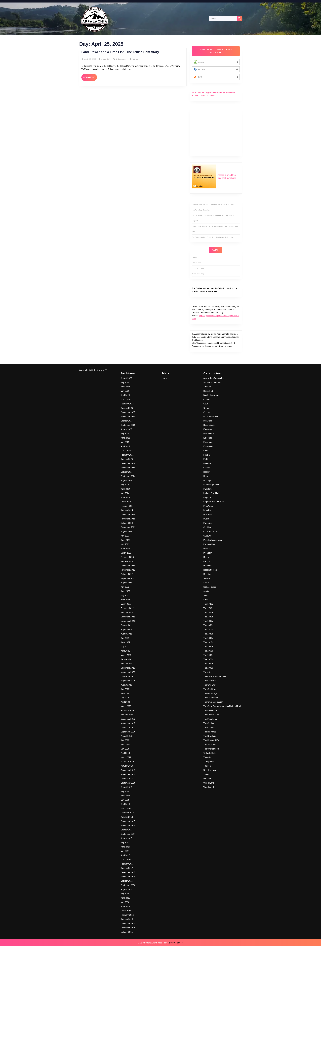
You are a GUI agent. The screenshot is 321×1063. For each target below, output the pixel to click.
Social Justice (209, 587)
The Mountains (210, 719)
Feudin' (206, 455)
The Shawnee (209, 744)
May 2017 (125, 851)
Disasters (207, 421)
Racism (206, 561)
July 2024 (125, 485)
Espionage (208, 442)
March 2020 (126, 706)
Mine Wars (208, 506)
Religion (207, 574)
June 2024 (125, 489)
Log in (194, 257)
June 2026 (125, 387)
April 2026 (125, 395)
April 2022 (125, 600)
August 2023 (126, 531)
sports (206, 591)
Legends (207, 497)
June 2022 (125, 591)
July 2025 (125, 434)
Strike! (206, 600)
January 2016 (127, 919)
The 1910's (208, 642)
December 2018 (128, 770)
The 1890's (208, 638)
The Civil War (209, 685)
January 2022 (127, 612)
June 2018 (125, 796)
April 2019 (125, 753)
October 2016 (127, 881)
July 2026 (125, 382)
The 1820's (208, 612)
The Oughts (208, 723)
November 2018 (128, 774)
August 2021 (126, 634)
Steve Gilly (105, 59)
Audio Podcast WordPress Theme (153, 943)
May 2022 (125, 595)
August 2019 (126, 736)
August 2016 (126, 889)
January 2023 (127, 561)
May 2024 (125, 493)
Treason (207, 766)
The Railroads (209, 732)
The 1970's (208, 659)
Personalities (209, 544)
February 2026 (127, 404)
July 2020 (125, 689)
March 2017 (126, 860)
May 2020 (125, 698)
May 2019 (125, 749)
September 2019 (128, 732)
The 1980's (208, 664)
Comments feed (198, 268)
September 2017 (128, 834)
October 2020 (127, 676)
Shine (206, 583)
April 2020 (125, 702)
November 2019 (128, 723)
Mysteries (207, 523)
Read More (90, 78)
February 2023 (127, 557)
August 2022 (126, 583)
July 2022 (125, 587)
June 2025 (125, 438)
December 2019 (128, 719)
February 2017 (127, 864)
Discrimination (209, 425)
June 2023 (125, 540)
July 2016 (125, 894)
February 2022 (127, 608)
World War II (208, 787)
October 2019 (127, 727)
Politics (206, 549)
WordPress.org (198, 274)
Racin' (206, 557)
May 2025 (125, 442)
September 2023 (128, 527)
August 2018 (126, 787)
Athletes (207, 387)
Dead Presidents (210, 416)
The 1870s (208, 629)
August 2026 (126, 378)
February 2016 (127, 915)
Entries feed (196, 263)
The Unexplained (211, 749)
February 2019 (127, 762)
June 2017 (125, 847)
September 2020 (128, 681)
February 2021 (127, 659)
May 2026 (125, 391)
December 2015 (128, 923)
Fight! (205, 459)
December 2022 (128, 566)
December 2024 (128, 463)
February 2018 (127, 813)
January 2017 (127, 868)
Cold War (207, 399)
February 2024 (127, 506)
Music (206, 519)
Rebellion (207, 566)
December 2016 (128, 872)
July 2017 (125, 842)
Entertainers (208, 434)
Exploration (208, 446)
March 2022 (126, 604)
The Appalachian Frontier (214, 676)
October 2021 (127, 625)
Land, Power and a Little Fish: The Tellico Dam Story (120, 52)
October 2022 (127, 574)
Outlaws (207, 536)
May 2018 (125, 800)
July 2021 (125, 638)
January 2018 (127, 817)
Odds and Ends (210, 531)
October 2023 (127, 523)
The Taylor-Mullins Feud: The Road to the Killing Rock (213, 237)
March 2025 (126, 451)
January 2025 (127, 459)
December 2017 (128, 821)
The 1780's (208, 604)
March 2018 (126, 808)
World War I (208, 783)
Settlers (206, 578)
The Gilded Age (210, 693)
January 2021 (127, 664)
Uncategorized (209, 770)
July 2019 (125, 740)
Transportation (209, 762)
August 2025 (126, 429)
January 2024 (127, 510)
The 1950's (208, 651)
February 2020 (127, 710)
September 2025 (128, 425)
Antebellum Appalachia (213, 378)
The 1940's (208, 647)
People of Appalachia (212, 540)
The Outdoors (209, 727)
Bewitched (208, 391)
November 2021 (128, 621)
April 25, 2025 (90, 59)
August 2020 (126, 685)
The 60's (207, 672)
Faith (205, 451)
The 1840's (208, 621)
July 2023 (125, 536)
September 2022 (128, 578)
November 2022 (128, 570)
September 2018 (128, 783)
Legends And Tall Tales (213, 502)
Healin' (206, 472)
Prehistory (207, 553)
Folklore (207, 463)
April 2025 (125, 446)
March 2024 (126, 502)
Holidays (207, 480)
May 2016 (125, 902)
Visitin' (206, 774)
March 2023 (126, 553)
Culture (206, 412)
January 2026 (127, 408)
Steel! (206, 595)
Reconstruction (210, 570)
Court (205, 404)
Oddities (207, 527)
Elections (207, 429)
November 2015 (128, 928)
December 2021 (128, 617)
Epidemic (207, 438)
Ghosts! (206, 468)
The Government (210, 698)
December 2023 (128, 514)
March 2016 (126, 911)
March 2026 (126, 399)
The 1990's (208, 668)
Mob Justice (208, 514)
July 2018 (125, 791)
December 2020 (128, 668)
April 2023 (125, 549)
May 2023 (125, 544)
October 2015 (127, 932)
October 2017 (127, 830)
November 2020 (128, 672)
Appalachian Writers (212, 382)
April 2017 (125, 855)
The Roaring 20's (211, 740)
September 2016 (128, 885)
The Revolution (210, 736)
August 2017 (126, 838)
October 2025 (127, 421)
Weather (207, 779)
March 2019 (126, 757)
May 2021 (125, 647)
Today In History (210, 753)
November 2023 (128, 519)
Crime (206, 408)
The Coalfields (209, 689)
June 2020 (125, 693)
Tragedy (207, 757)
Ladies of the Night (211, 493)
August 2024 (126, 480)
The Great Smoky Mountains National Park (222, 706)
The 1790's (208, 608)
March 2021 (126, 655)
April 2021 (125, 651)
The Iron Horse (210, 710)
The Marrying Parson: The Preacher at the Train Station (214, 204)
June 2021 (125, 642)
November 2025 (128, 416)
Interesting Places (211, 485)
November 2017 (128, 825)
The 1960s (208, 655)
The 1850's (208, 625)
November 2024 (128, 468)
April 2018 (125, 804)
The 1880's (208, 634)
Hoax (205, 476)
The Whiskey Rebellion (201, 210)
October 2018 (127, 779)
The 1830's (208, 617)
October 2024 (127, 472)
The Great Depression (213, 702)
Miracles (207, 510)
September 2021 (128, 629)
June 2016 (125, 898)
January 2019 (127, 766)
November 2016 (128, 877)
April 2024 (125, 497)
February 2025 (127, 455)
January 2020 (127, 715)
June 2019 (125, 744)
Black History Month (212, 395)
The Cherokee (209, 681)
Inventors (207, 489)
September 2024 (128, 476)
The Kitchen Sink (211, 715)
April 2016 (125, 906)
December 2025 (128, 412)
